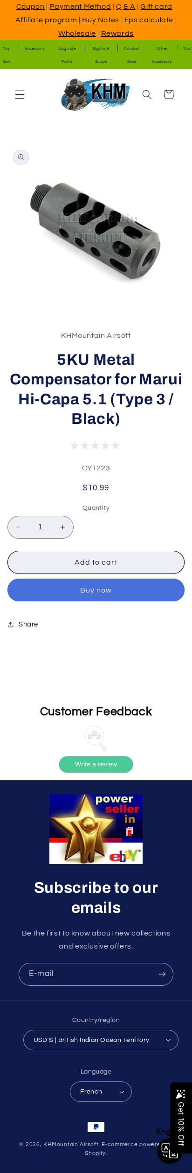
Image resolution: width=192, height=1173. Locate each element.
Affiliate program (46, 20)
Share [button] (28, 624)
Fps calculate (148, 20)
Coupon (30, 6)
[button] (19, 94)
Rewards (117, 33)
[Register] (162, 974)
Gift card (156, 6)
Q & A (125, 6)
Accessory (35, 48)
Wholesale (77, 33)
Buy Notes (100, 20)
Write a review (96, 764)
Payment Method (80, 6)
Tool (187, 48)
